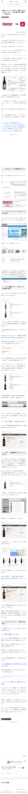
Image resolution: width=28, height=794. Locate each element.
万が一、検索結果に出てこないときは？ (13, 128)
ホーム (7, 789)
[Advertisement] (14, 150)
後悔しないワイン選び (7, 719)
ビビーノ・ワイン (14, 1)
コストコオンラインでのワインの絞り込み (13, 124)
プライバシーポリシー (20, 789)
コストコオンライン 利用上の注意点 (12, 130)
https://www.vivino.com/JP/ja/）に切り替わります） (13, 337)
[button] (25, 413)
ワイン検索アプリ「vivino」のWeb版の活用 (14, 126)
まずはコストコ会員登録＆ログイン (12, 122)
